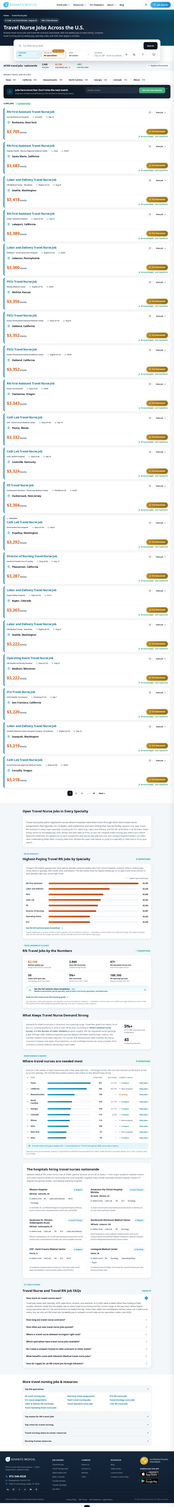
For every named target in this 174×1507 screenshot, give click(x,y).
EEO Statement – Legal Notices (101, 1499)
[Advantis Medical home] (20, 4)
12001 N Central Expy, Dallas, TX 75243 (24, 1484)
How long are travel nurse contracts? (45, 1319)
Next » (102, 793)
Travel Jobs (62, 4)
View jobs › (143, 1083)
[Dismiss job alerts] (167, 88)
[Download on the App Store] (149, 1474)
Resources (78, 4)
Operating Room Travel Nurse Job (30, 658)
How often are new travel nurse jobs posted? (49, 1327)
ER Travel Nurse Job (20, 485)
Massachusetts (52, 80)
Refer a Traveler (58, 1477)
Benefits (85, 1472)
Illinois (139, 80)
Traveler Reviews (59, 1481)
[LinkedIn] (7, 1489)
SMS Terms (83, 1499)
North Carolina (78, 80)
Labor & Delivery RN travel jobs (39, 1404)
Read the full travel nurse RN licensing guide (46, 997)
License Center (117, 1472)
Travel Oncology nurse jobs (122, 1400)
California (30, 80)
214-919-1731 (25, 1480)
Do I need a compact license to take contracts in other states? (58, 1348)
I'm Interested (158, 131)
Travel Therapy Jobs (60, 1468)
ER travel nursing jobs (35, 1396)
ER (27, 905)
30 (94, 793)
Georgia (100, 80)
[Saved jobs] (154, 54)
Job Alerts (56, 1489)
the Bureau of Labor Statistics (52, 1031)
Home (6, 15)
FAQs (84, 1477)
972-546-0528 (17, 1476)
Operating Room (33, 916)
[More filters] (142, 54)
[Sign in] (146, 5)
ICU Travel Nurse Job (21, 692)
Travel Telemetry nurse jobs (80, 1404)
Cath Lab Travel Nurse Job (24, 417)
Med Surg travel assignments (80, 1396)
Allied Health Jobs (59, 1472)
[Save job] (149, 112)
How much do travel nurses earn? (43, 1298)
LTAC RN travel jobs (119, 1404)
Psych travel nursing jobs (79, 1400)
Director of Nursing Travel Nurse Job (32, 556)
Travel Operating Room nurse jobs (40, 1408)
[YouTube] (30, 1489)
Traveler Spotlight (59, 1485)
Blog (122, 4)
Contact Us (86, 1468)
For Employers (97, 4)
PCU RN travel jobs (118, 1396)
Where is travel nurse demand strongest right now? (53, 1334)
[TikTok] (25, 1489)
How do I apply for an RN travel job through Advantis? (54, 1363)
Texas (11, 80)
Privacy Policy (71, 1499)
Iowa (33, 1138)
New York (35, 1132)
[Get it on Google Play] (149, 1481)
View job (159, 112)
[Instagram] (13, 1489)
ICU (27, 922)
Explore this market (159, 65)
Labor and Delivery (35, 889)
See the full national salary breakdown (43, 928)
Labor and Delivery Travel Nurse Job (31, 180)
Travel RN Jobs (58, 1464)
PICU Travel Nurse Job (22, 281)
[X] (36, 1489)
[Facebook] (19, 1489)
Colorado (120, 80)
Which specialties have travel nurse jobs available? (53, 1341)
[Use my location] (126, 54)
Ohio (33, 1126)
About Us (85, 1464)
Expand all (146, 1291)
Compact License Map (120, 1477)
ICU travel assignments (35, 1400)
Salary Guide (116, 1468)
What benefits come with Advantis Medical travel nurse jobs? (58, 1356)
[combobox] (81, 45)
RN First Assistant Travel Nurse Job (31, 112)
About (110, 4)
